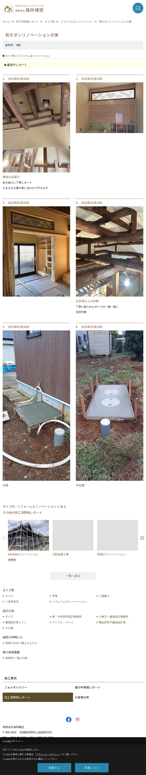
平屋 (55, 595)
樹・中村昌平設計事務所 (67, 616)
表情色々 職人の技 (16, 657)
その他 (9, 627)
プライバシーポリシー (47, 754)
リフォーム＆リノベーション (69, 601)
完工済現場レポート (17, 697)
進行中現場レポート (87, 687)
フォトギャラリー (15, 687)
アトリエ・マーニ (63, 622)
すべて (9, 595)
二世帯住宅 (12, 601)
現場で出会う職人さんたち (21, 642)
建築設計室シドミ (16, 622)
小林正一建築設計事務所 (113, 616)
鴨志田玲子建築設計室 (112, 622)
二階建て (104, 595)
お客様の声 (82, 697)
